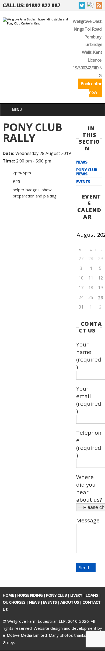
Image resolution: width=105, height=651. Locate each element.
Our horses (14, 602)
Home (8, 595)
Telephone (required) (89, 444)
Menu (17, 109)
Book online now (91, 88)
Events (83, 182)
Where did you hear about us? (89, 488)
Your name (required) (88, 356)
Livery (76, 595)
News (81, 162)
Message (88, 520)
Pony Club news (86, 172)
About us (69, 602)
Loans (92, 595)
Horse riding (30, 595)
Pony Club (56, 595)
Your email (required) (88, 400)
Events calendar (89, 206)
